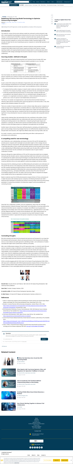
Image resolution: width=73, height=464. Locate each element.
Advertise (37, 419)
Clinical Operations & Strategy (51, 5)
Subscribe (44, 339)
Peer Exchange (35, 5)
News (34, 1)
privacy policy (24, 341)
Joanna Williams (21, 361)
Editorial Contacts (36, 422)
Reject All (56, 460)
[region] (36, 460)
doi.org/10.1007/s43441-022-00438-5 (35, 326)
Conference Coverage (28, 5)
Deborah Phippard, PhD (23, 395)
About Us (33, 455)
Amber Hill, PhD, (21, 372)
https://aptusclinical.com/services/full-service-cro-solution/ (17, 316)
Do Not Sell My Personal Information (36, 423)
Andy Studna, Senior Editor (30, 372)
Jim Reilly (20, 407)
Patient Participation (60, 5)
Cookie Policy (16, 462)
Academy (37, 1)
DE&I (39, 5)
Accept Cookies (64, 460)
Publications (42, 1)
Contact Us (36, 421)
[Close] (71, 460)
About (36, 418)
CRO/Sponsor (4, 346)
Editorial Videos (43, 5)
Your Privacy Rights (36, 427)
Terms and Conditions (36, 426)
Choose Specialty (13, 5)
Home (28, 455)
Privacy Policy (36, 425)
